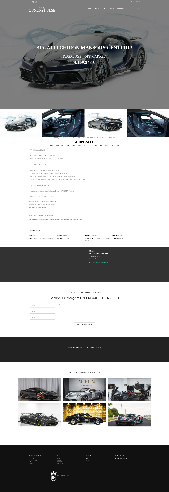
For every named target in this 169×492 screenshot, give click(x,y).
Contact (31, 463)
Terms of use (33, 460)
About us (120, 8)
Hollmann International (45, 215)
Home (59, 460)
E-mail (133, 2)
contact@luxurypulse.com (100, 262)
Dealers (98, 8)
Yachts (59, 461)
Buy (89, 8)
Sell (105, 8)
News (112, 8)
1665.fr (117, 476)
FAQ (30, 461)
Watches (60, 463)
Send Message (85, 324)
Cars (58, 458)
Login (138, 2)
